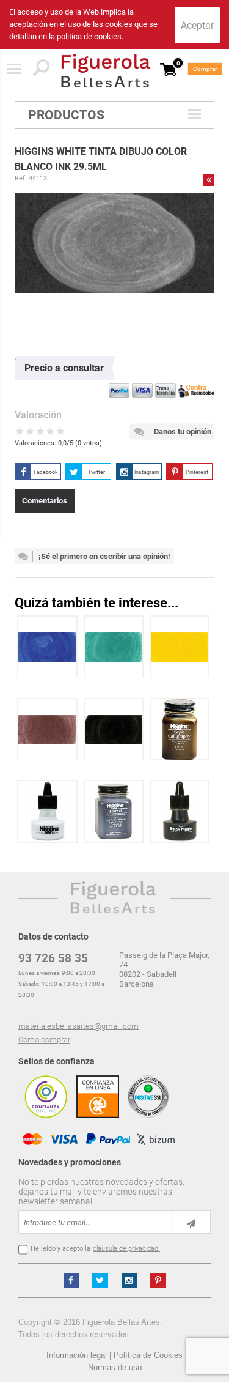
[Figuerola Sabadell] (105, 70)
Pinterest (197, 472)
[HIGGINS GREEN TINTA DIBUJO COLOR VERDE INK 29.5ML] (114, 647)
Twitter (96, 472)
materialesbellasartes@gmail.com (78, 1026)
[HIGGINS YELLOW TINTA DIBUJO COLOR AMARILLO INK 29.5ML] (180, 647)
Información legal (76, 1355)
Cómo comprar (44, 1039)
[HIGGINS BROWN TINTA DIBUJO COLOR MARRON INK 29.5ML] (47, 729)
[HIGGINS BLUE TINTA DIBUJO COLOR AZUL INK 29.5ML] (47, 647)
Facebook (46, 472)
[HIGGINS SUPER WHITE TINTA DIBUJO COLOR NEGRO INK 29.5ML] (48, 811)
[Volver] (208, 179)
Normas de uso (115, 1367)
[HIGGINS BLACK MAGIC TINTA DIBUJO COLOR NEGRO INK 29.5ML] (179, 811)
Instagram (146, 472)
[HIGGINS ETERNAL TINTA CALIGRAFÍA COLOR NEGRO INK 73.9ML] (113, 811)
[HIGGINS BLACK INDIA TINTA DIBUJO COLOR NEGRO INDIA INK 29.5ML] (114, 729)
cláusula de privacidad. (126, 1249)
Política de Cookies (148, 1355)
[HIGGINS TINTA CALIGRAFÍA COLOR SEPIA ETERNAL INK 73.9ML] (180, 729)
